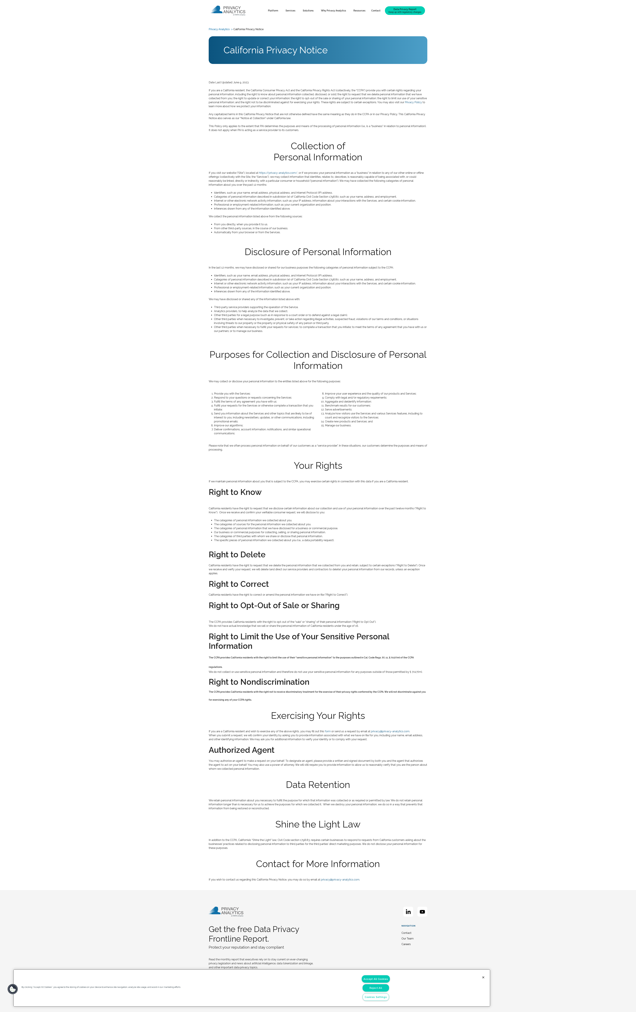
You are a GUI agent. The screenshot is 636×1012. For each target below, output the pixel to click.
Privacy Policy (413, 102)
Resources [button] (359, 10)
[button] (12, 989)
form (328, 731)
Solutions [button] (308, 10)
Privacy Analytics (219, 29)
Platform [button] (273, 10)
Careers (406, 944)
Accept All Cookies (376, 979)
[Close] (483, 977)
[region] (251, 988)
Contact (375, 10)
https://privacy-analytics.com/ (278, 172)
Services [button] (290, 10)
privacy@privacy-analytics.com (390, 731)
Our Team (407, 938)
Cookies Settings (376, 997)
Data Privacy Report (405, 10)
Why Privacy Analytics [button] (333, 10)
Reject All (376, 987)
